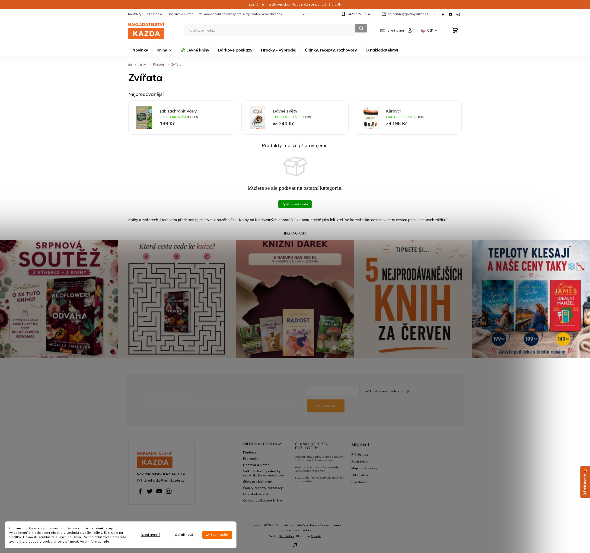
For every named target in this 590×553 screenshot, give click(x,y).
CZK (430, 30)
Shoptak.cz (286, 536)
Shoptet (316, 536)
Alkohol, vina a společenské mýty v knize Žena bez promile (318, 469)
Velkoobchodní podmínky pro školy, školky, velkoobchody (240, 14)
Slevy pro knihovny (257, 481)
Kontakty (135, 14)
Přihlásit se (325, 406)
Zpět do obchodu (295, 204)
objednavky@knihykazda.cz (164, 480)
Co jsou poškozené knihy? (262, 500)
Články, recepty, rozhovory (263, 488)
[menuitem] (140, 50)
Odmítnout (184, 535)
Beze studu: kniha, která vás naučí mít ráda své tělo (319, 479)
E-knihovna (359, 482)
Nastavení (150, 534)
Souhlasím (219, 535)
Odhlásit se (360, 475)
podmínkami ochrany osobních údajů (385, 391)
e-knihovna (395, 30)
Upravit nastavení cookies (295, 530)
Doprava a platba (180, 14)
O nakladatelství (255, 494)
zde (106, 541)
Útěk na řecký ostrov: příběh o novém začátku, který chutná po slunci (319, 458)
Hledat (361, 28)
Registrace (359, 461)
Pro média (154, 14)
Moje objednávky (364, 468)
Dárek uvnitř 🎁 (585, 481)
